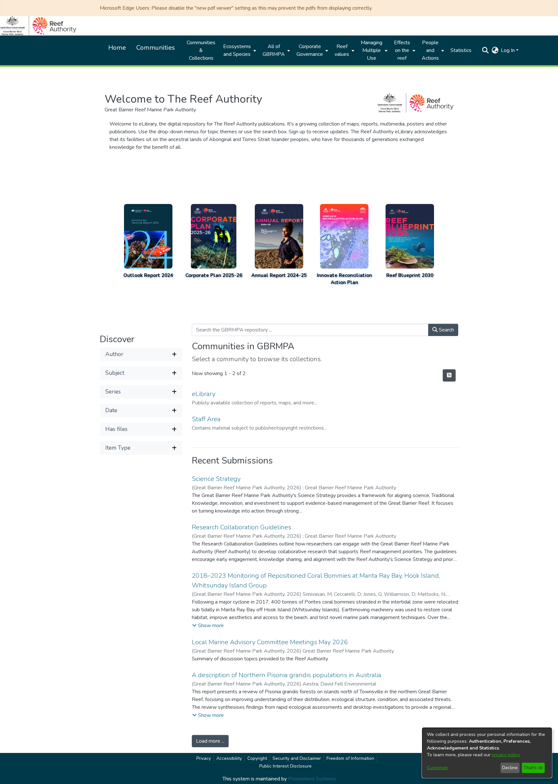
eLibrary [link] (203, 394)
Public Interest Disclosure (285, 766)
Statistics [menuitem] (460, 50)
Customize (437, 768)
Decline (510, 768)
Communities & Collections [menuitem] (201, 50)
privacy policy (505, 755)
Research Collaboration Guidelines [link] (241, 527)
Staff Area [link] (206, 419)
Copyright (257, 758)
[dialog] (487, 753)
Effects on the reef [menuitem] (402, 50)
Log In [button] (508, 50)
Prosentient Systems (312, 778)
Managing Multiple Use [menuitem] (371, 50)
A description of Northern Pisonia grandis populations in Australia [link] (286, 675)
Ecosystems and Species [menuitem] (237, 50)
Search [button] (446, 329)
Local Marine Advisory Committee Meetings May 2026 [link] (270, 642)
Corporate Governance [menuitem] (309, 50)
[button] (485, 50)
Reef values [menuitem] (342, 50)
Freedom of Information (350, 758)
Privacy (203, 758)
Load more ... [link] (210, 741)
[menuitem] (239, 50)
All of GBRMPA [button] (274, 50)
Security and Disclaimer (297, 758)
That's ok (533, 768)
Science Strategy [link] (216, 478)
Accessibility (229, 758)
